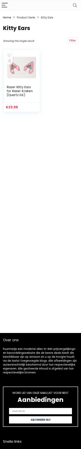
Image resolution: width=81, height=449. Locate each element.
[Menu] (4, 5)
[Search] (75, 5)
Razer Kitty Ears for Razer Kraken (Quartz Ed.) (20, 91)
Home (7, 17)
